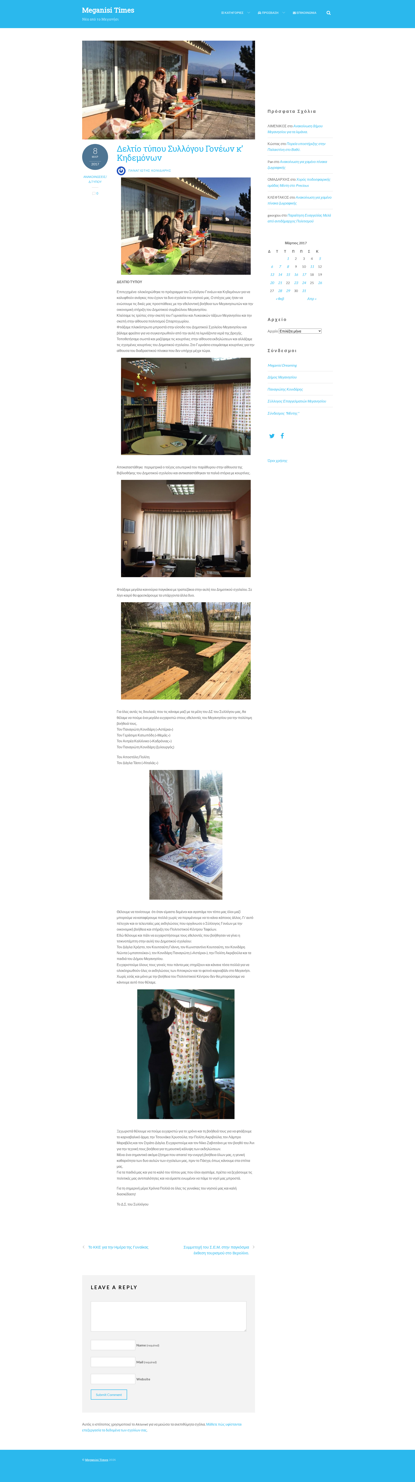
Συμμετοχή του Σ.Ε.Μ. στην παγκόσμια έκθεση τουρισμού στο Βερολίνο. (216, 1250)
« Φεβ (280, 299)
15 (288, 274)
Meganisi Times (96, 1460)
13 (272, 274)
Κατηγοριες (233, 12)
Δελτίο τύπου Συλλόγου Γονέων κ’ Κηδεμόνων (180, 153)
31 (304, 291)
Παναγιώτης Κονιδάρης (285, 389)
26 (320, 283)
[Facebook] (282, 436)
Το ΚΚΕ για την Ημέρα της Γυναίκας (118, 1247)
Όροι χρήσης (277, 460)
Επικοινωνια (306, 12)
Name (147, 1345)
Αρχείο (273, 331)
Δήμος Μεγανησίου (282, 377)
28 (280, 291)
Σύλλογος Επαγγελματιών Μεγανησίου (297, 401)
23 (296, 283)
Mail (146, 1362)
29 (288, 291)
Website (143, 1379)
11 (312, 266)
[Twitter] (272, 436)
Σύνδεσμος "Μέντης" (283, 413)
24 (304, 283)
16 (296, 274)
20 (272, 283)
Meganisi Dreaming (282, 365)
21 (280, 283)
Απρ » (311, 299)
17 (304, 274)
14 (280, 274)
